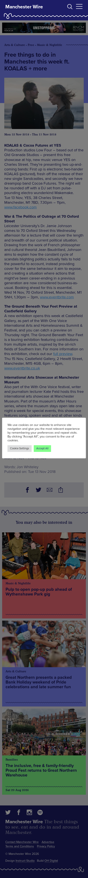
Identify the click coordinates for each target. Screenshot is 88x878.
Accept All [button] (42, 448)
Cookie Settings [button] (19, 448)
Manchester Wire (24, 7)
